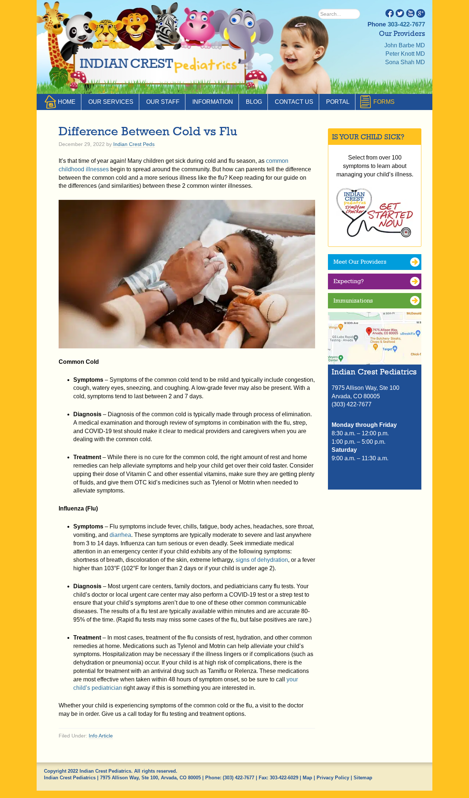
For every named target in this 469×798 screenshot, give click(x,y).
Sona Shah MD (405, 62)
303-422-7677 (406, 24)
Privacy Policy (333, 777)
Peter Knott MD (405, 54)
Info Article (101, 736)
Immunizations (353, 300)
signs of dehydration (262, 560)
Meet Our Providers (359, 261)
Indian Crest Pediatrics (159, 66)
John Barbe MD (404, 45)
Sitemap (363, 777)
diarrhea (120, 535)
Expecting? (348, 281)
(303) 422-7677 (238, 777)
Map (307, 777)
